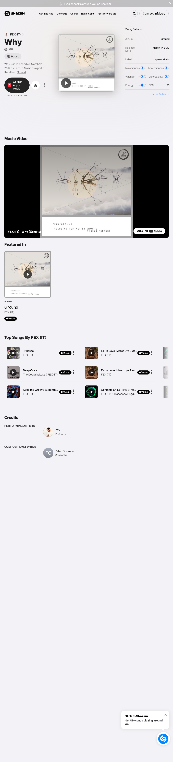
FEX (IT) (28, 355)
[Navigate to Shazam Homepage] (14, 13)
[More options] (44, 85)
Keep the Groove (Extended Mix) (43, 389)
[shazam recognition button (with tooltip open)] (163, 738)
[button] (170, 3)
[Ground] (27, 286)
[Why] (66, 83)
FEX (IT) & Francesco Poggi (117, 394)
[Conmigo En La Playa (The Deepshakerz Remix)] (119, 392)
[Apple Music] (10, 319)
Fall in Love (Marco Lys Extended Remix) (126, 351)
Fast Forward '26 (107, 13)
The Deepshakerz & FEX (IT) (40, 374)
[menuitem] (46, 14)
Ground (21, 72)
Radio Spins (88, 13)
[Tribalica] (41, 353)
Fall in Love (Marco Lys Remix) (120, 370)
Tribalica (28, 351)
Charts (74, 13)
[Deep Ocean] (41, 372)
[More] (73, 353)
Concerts (62, 13)
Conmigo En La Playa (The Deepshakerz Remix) (130, 389)
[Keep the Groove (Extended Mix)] (41, 392)
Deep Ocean (31, 370)
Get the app (46, 13)
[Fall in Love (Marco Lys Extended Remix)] (119, 353)
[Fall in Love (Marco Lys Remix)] (119, 372)
